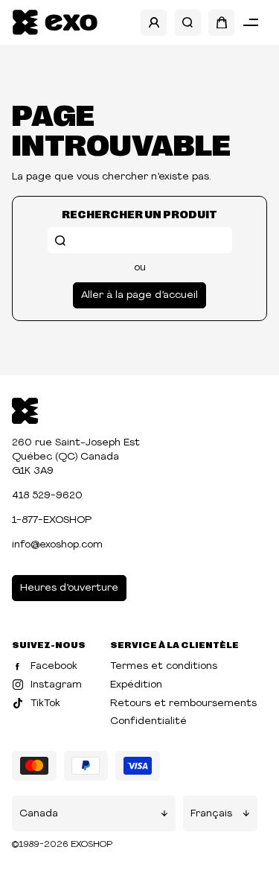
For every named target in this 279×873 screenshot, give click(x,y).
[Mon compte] (154, 23)
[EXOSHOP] (54, 23)
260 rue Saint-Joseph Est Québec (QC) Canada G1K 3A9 (76, 457)
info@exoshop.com (57, 544)
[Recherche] (188, 23)
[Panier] (221, 23)
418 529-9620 (47, 495)
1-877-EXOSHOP (52, 520)
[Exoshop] (25, 409)
